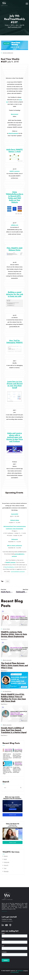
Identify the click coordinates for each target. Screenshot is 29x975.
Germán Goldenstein (8, 53)
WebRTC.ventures (15, 171)
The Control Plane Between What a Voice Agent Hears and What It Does (14, 665)
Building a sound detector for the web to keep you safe (14, 294)
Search (6, 782)
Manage (6, 871)
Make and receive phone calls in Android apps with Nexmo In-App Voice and (14, 437)
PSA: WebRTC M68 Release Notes (14, 249)
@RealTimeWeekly (13, 133)
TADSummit (14, 539)
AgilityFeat (20, 970)
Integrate (6, 862)
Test (5, 868)
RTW (8, 581)
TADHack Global (14, 520)
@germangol (14, 114)
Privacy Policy (15, 972)
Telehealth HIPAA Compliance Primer (22, 591)
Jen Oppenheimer (7, 691)
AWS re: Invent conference (14, 545)
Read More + (4, 639)
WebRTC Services (11, 852)
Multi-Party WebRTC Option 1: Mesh (14, 150)
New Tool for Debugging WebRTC (14, 341)
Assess (6, 856)
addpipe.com (14, 225)
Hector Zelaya (6, 629)
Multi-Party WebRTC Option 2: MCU (7, 591)
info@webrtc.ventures (7, 921)
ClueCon (13, 514)
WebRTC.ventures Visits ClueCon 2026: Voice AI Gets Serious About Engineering (14, 634)
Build (5, 859)
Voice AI (6, 865)
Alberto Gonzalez (7, 660)
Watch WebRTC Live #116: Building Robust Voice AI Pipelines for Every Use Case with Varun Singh (13, 697)
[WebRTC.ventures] (4, 4)
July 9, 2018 (6, 43)
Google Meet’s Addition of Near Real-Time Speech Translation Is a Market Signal (13, 730)
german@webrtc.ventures (18, 571)
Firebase (16, 441)
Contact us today (7, 919)
